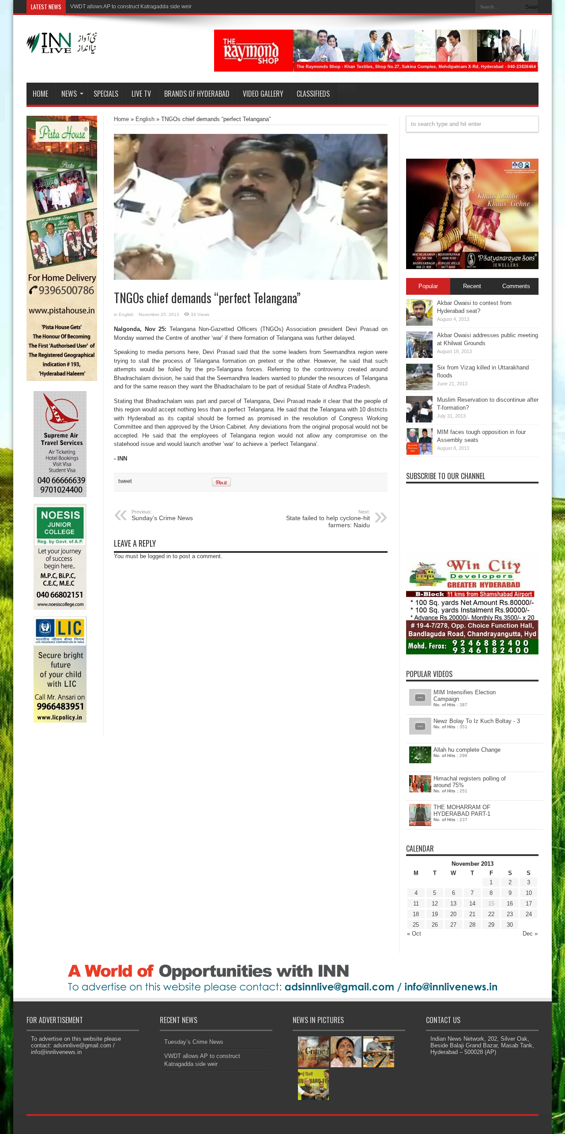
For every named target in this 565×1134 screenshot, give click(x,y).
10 (529, 893)
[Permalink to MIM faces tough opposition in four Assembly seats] (419, 452)
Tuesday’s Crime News (193, 1042)
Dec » (530, 933)
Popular (428, 286)
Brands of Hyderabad (197, 93)
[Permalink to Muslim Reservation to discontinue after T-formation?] (419, 420)
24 (529, 914)
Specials (106, 93)
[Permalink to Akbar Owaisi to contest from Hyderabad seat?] (419, 323)
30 (510, 924)
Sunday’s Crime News (162, 515)
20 (453, 914)
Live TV (141, 93)
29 (491, 924)
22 (491, 914)
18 (416, 914)
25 (416, 924)
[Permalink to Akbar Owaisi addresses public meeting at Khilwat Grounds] (419, 356)
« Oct (414, 933)
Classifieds (313, 93)
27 (453, 924)
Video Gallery (263, 93)
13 (453, 903)
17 (529, 903)
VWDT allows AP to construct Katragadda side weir (131, 7)
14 (472, 903)
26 (435, 924)
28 (472, 924)
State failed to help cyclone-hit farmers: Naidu (328, 519)
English (145, 119)
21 (472, 914)
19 (435, 914)
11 (416, 903)
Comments (516, 286)
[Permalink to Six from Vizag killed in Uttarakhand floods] (419, 388)
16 (510, 903)
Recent (472, 286)
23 (510, 914)
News (69, 93)
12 (435, 903)
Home (40, 93)
